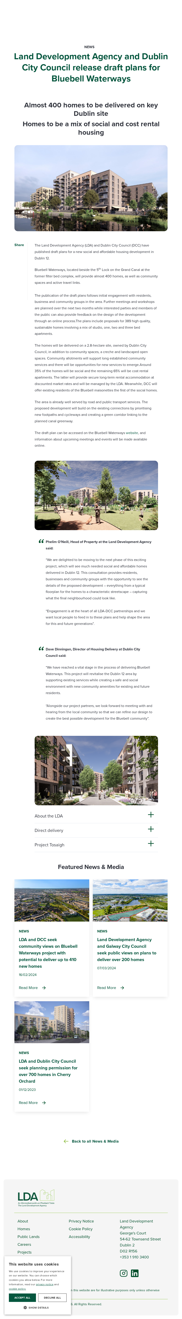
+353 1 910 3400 (134, 1257)
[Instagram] (123, 1273)
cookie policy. (17, 1289)
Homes (24, 1229)
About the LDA (49, 816)
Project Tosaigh (49, 844)
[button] (38, 1307)
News (89, 46)
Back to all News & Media (95, 1141)
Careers (24, 1244)
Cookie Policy (81, 1229)
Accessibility (79, 1237)
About (23, 1221)
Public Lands (29, 1237)
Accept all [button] (22, 1298)
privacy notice (44, 1284)
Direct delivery (49, 830)
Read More (28, 988)
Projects (25, 1252)
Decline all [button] (52, 1298)
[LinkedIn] (132, 1271)
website (132, 432)
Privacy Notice (81, 1221)
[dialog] (37, 1285)
